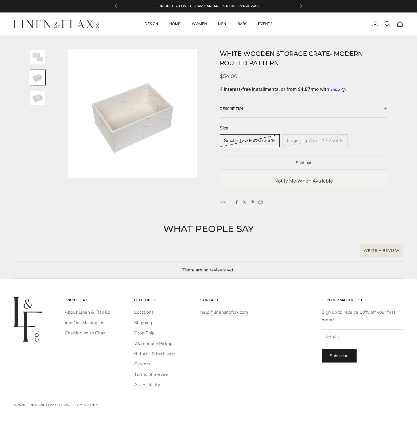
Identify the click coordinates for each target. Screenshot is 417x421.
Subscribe (339, 356)
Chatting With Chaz (85, 333)
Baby (242, 24)
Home (174, 24)
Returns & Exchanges (156, 354)
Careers (142, 364)
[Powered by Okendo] (39, 253)
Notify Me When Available (303, 181)
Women (199, 24)
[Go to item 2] (38, 77)
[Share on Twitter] (244, 202)
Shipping (143, 323)
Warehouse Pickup (153, 343)
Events (265, 24)
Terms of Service (151, 374)
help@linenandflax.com (224, 312)
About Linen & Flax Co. (88, 312)
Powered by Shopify (79, 405)
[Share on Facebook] (236, 202)
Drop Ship (144, 333)
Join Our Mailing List (85, 323)
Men (222, 24)
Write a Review (381, 250)
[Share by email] (260, 202)
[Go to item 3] (38, 98)
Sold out (303, 163)
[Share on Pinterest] (252, 202)
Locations (144, 312)
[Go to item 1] (38, 57)
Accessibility (147, 385)
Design (151, 24)
